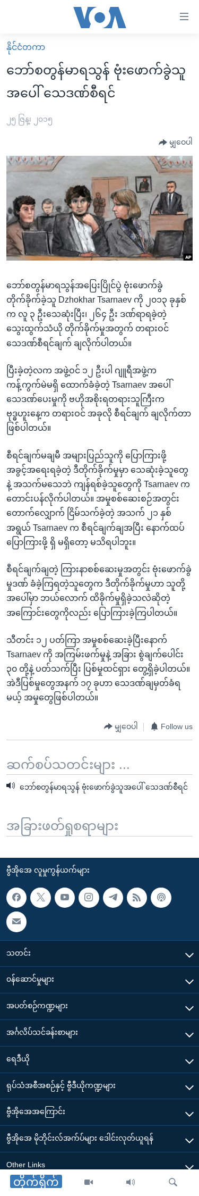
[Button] (176, 142)
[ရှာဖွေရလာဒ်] (173, 1182)
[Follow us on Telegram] (113, 898)
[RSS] (137, 898)
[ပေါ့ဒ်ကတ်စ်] (161, 898)
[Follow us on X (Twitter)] (40, 898)
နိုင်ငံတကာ (25, 47)
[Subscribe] (16, 921)
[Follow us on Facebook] (16, 898)
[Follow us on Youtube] (65, 898)
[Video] (89, 1182)
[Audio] (130, 1182)
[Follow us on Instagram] (89, 898)
